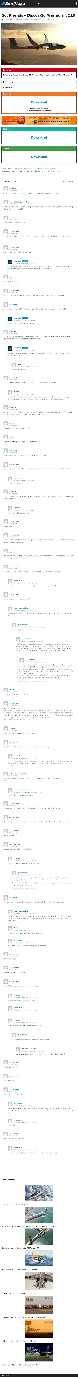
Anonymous (24, 263)
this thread (34, 171)
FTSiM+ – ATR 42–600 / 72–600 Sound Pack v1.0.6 (19, 1365)
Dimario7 (23, 320)
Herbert (23, 510)
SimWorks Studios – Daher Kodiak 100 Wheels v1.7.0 (20, 1248)
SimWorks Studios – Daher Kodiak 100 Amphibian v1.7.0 (22, 1270)
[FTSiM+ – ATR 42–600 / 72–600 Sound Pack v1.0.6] (39, 1352)
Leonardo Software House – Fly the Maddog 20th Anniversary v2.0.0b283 (29, 1226)
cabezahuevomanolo (27, 792)
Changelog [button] (9, 82)
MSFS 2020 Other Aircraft (46, 19)
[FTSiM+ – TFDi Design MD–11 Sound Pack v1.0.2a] (39, 1328)
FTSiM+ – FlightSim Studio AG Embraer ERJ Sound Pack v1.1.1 (24, 1317)
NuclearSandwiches (30, 627)
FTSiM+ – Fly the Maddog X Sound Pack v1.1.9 (18, 1293)
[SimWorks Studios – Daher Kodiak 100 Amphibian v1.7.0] (39, 1258)
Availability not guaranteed (40, 111)
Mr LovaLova (24, 860)
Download (39, 102)
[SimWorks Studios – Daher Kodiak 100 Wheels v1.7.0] (39, 1236)
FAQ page (38, 168)
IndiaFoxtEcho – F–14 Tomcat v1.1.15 (14, 1205)
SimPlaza (27, 366)
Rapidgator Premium (39, 108)
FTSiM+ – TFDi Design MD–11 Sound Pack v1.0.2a (19, 1341)
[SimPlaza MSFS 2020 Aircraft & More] (13, 3)
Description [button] (9, 88)
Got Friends (19, 19)
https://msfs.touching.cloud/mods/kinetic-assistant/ (25, 933)
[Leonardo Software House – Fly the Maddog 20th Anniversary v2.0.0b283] (39, 1215)
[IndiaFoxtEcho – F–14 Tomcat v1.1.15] (39, 1193)
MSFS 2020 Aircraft (30, 19)
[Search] (39, 3)
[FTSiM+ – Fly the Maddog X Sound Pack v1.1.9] (39, 1281)
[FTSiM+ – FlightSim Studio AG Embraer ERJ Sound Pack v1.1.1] (39, 1305)
